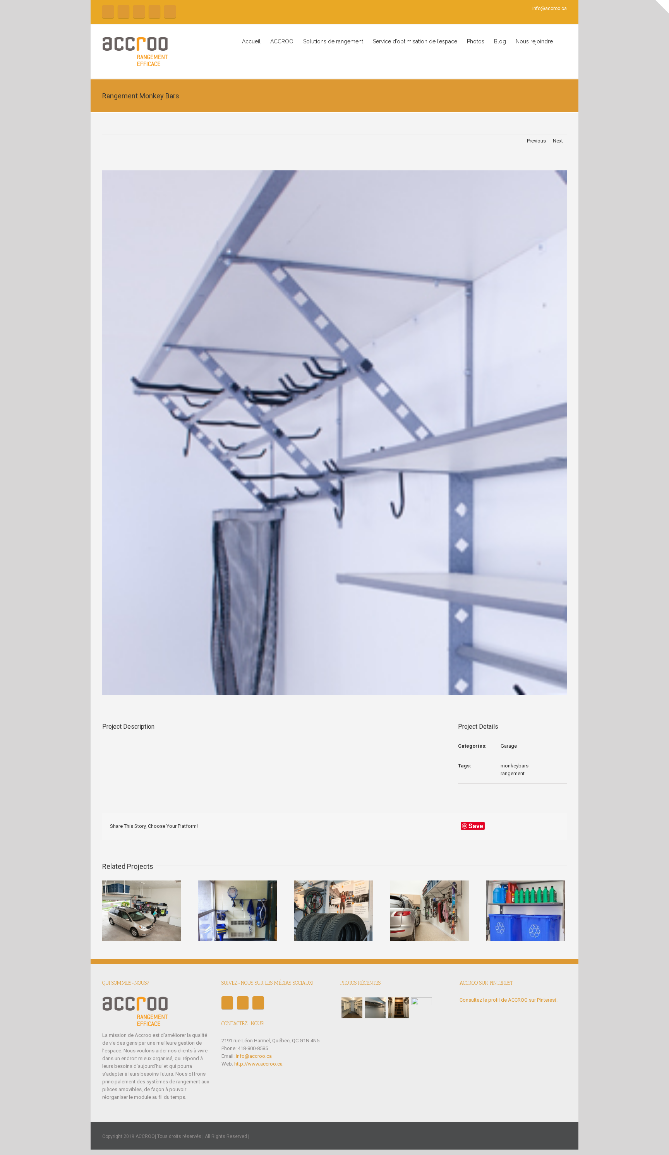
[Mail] (170, 11)
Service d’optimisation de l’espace (415, 41)
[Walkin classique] (352, 1007)
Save (475, 826)
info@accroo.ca (549, 8)
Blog (500, 41)
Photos (475, 41)
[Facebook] (108, 11)
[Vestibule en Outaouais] (421, 1007)
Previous (536, 141)
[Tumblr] (487, 826)
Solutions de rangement (333, 41)
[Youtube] (139, 11)
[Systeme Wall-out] (375, 1007)
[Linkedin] (511, 826)
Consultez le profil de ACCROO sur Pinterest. (509, 1000)
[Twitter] (123, 11)
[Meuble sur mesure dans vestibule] (398, 1007)
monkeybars (514, 766)
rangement (513, 773)
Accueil (251, 41)
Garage (509, 746)
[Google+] (499, 826)
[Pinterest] (154, 11)
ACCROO (281, 41)
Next (558, 141)
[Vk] (536, 826)
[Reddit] (524, 826)
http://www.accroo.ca (258, 1064)
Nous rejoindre (534, 41)
